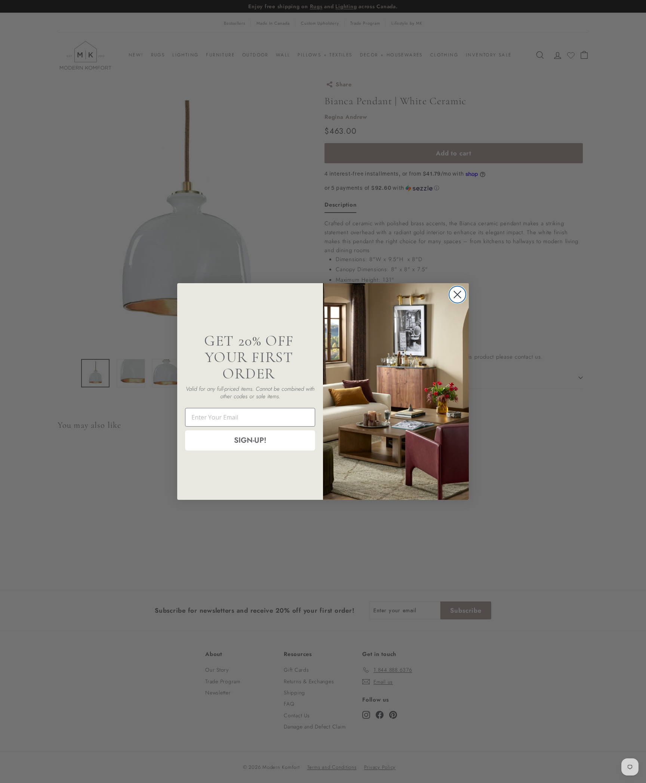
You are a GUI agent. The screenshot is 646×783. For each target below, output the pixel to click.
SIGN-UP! (250, 440)
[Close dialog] (457, 294)
